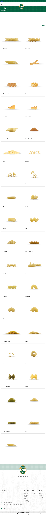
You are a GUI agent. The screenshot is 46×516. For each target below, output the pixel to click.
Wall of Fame (41, 493)
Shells (26, 408)
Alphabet (27, 161)
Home (2, 10)
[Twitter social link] (20, 477)
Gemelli (26, 71)
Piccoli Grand (5, 48)
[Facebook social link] (18, 477)
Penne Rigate (5, 453)
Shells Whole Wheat (29, 138)
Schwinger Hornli (28, 228)
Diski (26, 363)
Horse (4, 318)
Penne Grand (5, 71)
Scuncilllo (5, 116)
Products (41, 495)
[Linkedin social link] (25, 477)
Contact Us (41, 497)
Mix (26, 273)
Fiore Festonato (28, 116)
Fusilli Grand (27, 48)
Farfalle (26, 386)
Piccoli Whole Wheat (29, 251)
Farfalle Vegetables (6, 386)
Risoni (4, 161)
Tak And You (26, 493)
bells (4, 183)
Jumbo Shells (5, 138)
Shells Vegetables (6, 408)
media (25, 498)
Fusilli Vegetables (6, 431)
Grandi (26, 318)
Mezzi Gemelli (6, 93)
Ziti (3, 206)
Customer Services (26, 496)
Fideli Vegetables (6, 341)
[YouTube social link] (24, 477)
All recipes (33, 493)
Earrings (4, 363)
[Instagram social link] (22, 477)
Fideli (26, 341)
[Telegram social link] (27, 477)
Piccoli (4, 273)
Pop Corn (5, 251)
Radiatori (27, 93)
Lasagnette (5, 296)
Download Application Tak (26, 501)
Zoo (26, 183)
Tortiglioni (5, 228)
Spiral (26, 206)
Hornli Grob (27, 296)
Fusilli (26, 431)
